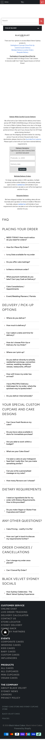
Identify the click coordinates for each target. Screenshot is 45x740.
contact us (21, 185)
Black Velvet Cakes (17, 725)
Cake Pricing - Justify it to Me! (19, 529)
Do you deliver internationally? (19, 396)
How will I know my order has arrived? (19, 375)
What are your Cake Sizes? (17, 451)
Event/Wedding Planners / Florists (21, 296)
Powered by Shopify (22, 728)
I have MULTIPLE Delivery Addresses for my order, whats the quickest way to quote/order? (21, 386)
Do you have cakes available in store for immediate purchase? (19, 433)
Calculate (22, 169)
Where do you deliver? (16, 318)
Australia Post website (33, 139)
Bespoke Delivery (22, 52)
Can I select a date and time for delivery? (19, 334)
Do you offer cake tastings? (18, 262)
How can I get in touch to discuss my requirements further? (20, 537)
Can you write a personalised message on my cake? (18, 472)
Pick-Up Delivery (11, 28)
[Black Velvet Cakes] (22, 2)
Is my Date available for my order (20, 254)
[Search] (41, 21)
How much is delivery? (16, 325)
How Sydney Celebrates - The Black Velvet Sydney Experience (20, 593)
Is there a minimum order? (17, 269)
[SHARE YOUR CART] (5, 632)
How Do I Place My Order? (17, 247)
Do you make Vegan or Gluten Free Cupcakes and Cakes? (21, 511)
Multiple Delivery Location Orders (22, 50)
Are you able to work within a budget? (19, 443)
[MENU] (1, 2)
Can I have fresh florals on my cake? (19, 423)
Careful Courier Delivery (22, 48)
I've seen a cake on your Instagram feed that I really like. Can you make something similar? (21, 461)
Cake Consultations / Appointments (15, 287)
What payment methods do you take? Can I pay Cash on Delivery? (20, 278)
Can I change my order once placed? (18, 561)
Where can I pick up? (15, 352)
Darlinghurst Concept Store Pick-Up (22, 45)
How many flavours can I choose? (20, 480)
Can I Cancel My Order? (16, 570)
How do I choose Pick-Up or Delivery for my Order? (18, 343)
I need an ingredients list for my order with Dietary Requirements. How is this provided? (20, 500)
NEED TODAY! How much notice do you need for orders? (20, 238)
